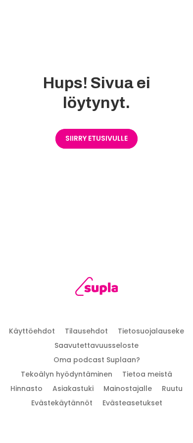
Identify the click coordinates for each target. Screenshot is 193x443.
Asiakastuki (73, 388)
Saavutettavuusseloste (96, 345)
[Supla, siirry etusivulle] (96, 288)
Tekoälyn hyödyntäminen (66, 374)
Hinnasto (26, 388)
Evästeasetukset (132, 403)
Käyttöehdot (32, 331)
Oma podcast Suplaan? (96, 360)
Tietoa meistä (147, 374)
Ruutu (172, 388)
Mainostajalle (127, 388)
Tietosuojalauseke (151, 331)
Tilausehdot (86, 331)
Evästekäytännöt (62, 403)
